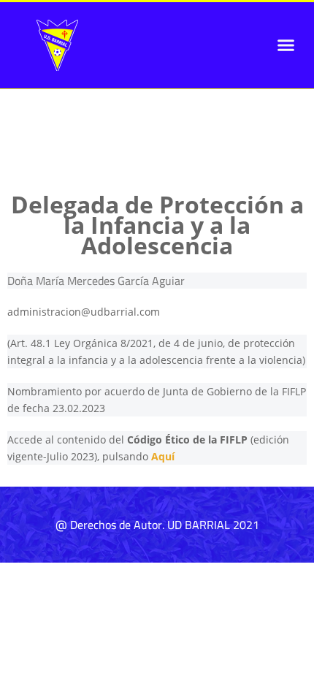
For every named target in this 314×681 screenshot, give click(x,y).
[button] (286, 45)
